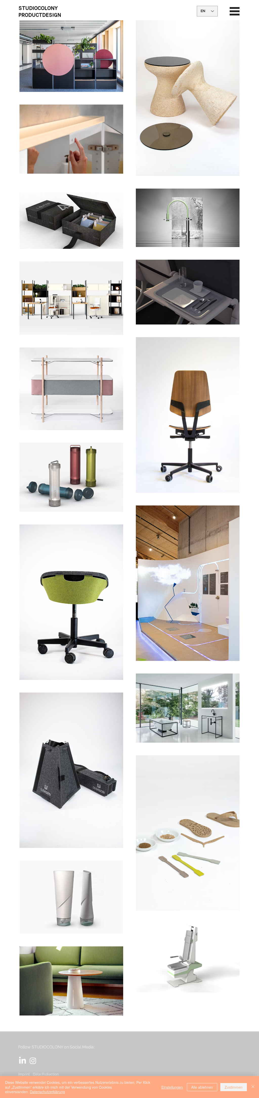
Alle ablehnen (202, 1087)
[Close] (253, 1087)
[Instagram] (33, 1060)
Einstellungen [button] (172, 1087)
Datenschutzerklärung (47, 1091)
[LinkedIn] (22, 1060)
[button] (235, 11)
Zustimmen (234, 1087)
